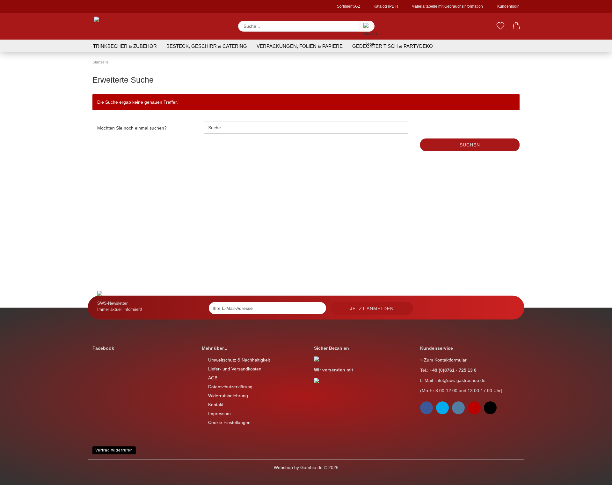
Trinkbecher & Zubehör (125, 46)
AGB (212, 377)
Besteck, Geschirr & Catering (206, 46)
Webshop (283, 467)
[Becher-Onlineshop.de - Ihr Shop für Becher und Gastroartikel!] (160, 26)
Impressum (219, 413)
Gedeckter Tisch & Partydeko (392, 46)
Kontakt (215, 404)
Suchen (470, 144)
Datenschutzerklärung (230, 386)
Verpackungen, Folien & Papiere (300, 46)
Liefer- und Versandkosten (234, 368)
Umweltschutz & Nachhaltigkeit (239, 359)
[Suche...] (367, 26)
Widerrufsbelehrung (228, 395)
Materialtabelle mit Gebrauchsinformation (447, 6)
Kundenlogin (507, 6)
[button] (516, 26)
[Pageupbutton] (17, 475)
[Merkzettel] (500, 26)
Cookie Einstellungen (229, 422)
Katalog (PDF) (385, 6)
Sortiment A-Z (348, 6)
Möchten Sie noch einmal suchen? (132, 128)
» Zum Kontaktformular (443, 359)
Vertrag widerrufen (114, 450)
